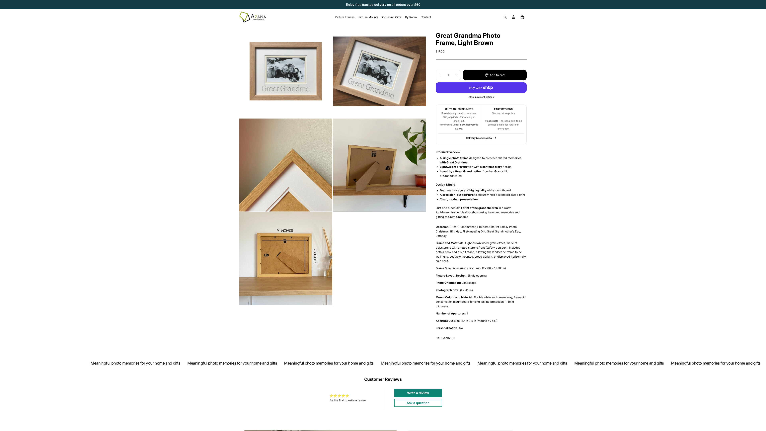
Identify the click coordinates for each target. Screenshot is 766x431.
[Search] (505, 17)
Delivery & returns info (479, 137)
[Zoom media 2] (379, 71)
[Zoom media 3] (285, 165)
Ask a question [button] (418, 403)
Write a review (418, 393)
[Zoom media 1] (285, 71)
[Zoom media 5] (285, 258)
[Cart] (522, 17)
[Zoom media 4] (379, 165)
